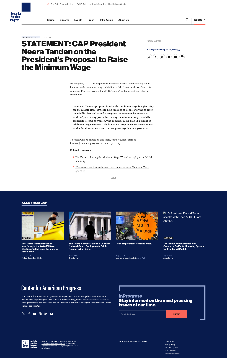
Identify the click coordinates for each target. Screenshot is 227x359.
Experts (64, 19)
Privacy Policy (170, 345)
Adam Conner (168, 258)
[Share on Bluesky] (169, 56)
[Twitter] (24, 314)
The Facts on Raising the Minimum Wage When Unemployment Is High (114, 157)
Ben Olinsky (37, 258)
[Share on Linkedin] (162, 56)
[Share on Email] (175, 56)
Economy (176, 49)
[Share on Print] (182, 56)
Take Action (106, 19)
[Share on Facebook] (155, 56)
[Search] (187, 21)
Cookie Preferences (172, 354)
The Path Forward (59, 4)
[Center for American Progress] (26, 12)
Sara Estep (133, 258)
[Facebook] (29, 314)
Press (91, 19)
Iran (72, 4)
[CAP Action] (30, 344)
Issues (51, 19)
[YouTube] (35, 314)
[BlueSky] (51, 314)
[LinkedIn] (46, 314)
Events (78, 19)
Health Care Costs (117, 4)
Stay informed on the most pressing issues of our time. (155, 300)
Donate (198, 19)
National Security (97, 4)
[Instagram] (40, 314)
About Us (123, 19)
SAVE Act (81, 4)
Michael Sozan (27, 258)
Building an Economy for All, (159, 49)
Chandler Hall (74, 258)
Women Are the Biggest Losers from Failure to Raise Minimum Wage (112, 167)
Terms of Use (169, 342)
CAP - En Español (171, 348)
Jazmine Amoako (122, 258)
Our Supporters (170, 351)
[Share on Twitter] (149, 56)
